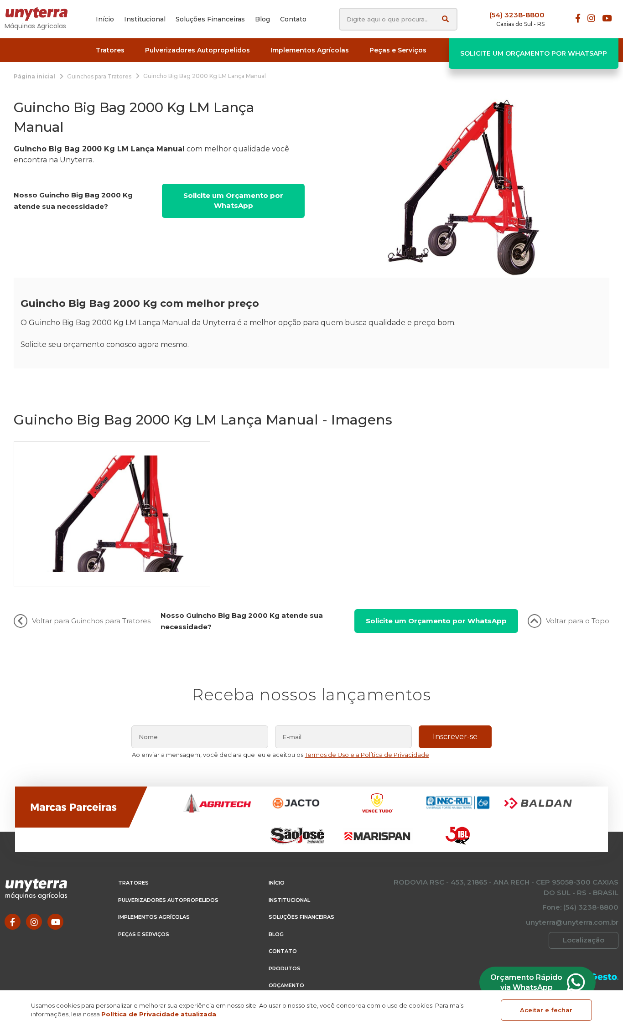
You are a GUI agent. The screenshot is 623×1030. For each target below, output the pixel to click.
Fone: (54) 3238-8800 (580, 907)
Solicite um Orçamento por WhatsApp (533, 53)
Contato (283, 951)
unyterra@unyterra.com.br (572, 922)
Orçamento (286, 985)
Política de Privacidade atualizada (158, 1014)
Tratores (133, 883)
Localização (583, 940)
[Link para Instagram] (591, 19)
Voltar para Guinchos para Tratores (91, 620)
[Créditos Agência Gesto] (604, 977)
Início (277, 883)
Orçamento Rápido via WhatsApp (526, 982)
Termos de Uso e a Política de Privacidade (367, 754)
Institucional (289, 900)
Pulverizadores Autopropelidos (168, 900)
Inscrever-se (455, 736)
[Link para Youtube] (607, 19)
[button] (110, 50)
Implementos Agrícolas (154, 917)
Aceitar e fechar (546, 1010)
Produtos (285, 968)
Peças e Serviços (143, 934)
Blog (276, 934)
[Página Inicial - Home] (41, 14)
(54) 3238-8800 (517, 14)
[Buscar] (445, 19)
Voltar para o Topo (577, 620)
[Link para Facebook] (578, 19)
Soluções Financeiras (301, 917)
